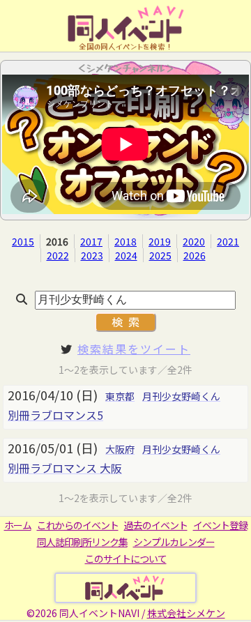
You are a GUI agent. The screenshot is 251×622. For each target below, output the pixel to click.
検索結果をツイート (133, 348)
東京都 (120, 396)
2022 (58, 255)
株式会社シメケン (186, 613)
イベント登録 (220, 525)
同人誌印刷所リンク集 (82, 542)
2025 (160, 255)
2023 (92, 255)
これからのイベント (78, 525)
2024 (126, 255)
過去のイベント (156, 525)
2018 (125, 241)
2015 (23, 241)
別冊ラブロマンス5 (55, 415)
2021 (228, 241)
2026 (194, 255)
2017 (91, 241)
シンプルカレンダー (174, 542)
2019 (160, 241)
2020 (194, 241)
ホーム (17, 525)
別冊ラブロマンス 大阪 (65, 468)
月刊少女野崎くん (181, 396)
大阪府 (120, 449)
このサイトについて (126, 559)
